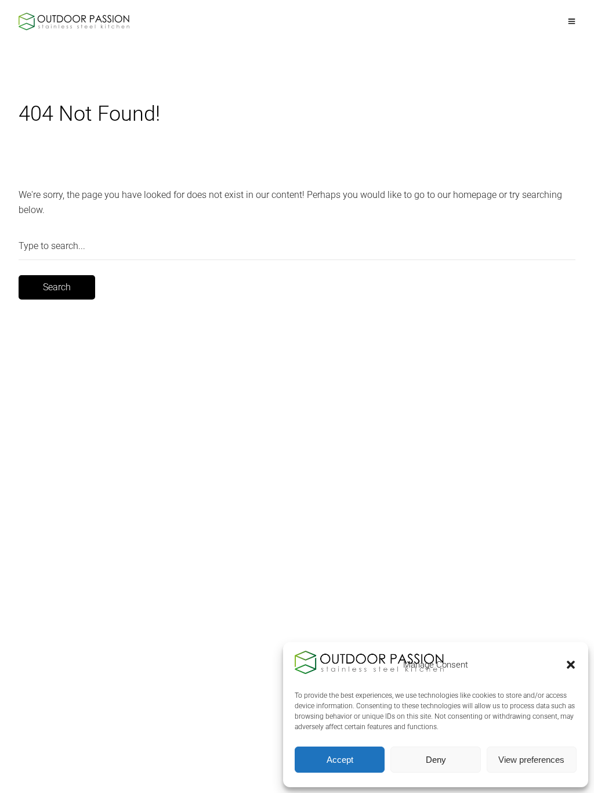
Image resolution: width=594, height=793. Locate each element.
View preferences (531, 760)
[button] (571, 665)
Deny (436, 760)
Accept (340, 760)
